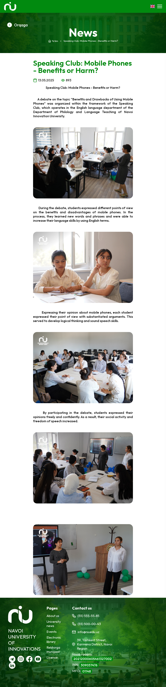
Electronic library (54, 639)
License (52, 657)
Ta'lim (55, 41)
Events (52, 632)
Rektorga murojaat (53, 649)
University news (54, 624)
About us (53, 616)
